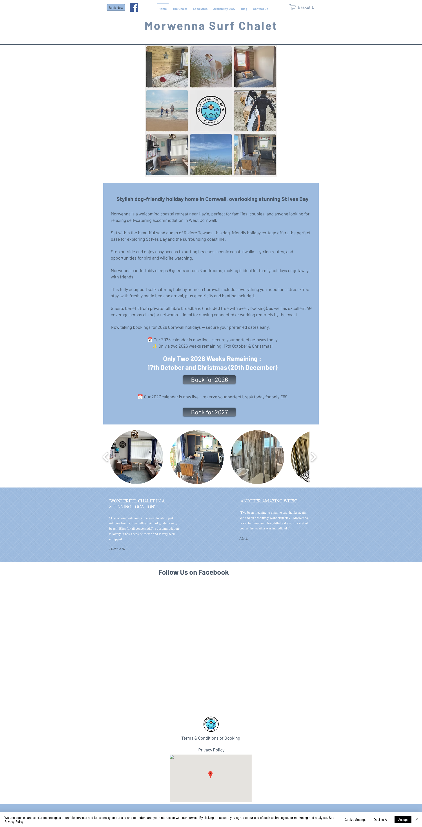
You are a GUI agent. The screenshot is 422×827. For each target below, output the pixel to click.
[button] (374, 348)
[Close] (416, 819)
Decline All (381, 819)
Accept (403, 819)
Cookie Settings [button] (355, 819)
